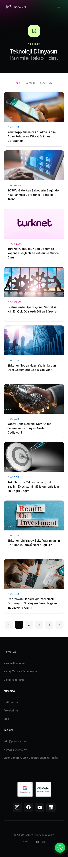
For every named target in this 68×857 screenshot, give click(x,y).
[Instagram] (17, 807)
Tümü (18, 83)
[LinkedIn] (50, 807)
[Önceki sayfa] (9, 625)
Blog (6, 718)
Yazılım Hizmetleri (15, 663)
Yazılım (31, 83)
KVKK (26, 841)
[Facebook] (28, 807)
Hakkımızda (11, 702)
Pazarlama (46, 83)
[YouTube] (39, 807)
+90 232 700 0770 (15, 749)
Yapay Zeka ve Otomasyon (20, 671)
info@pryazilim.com (16, 741)
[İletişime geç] (60, 848)
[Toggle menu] (58, 6)
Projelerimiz (11, 710)
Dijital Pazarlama (14, 679)
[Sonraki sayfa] (59, 625)
